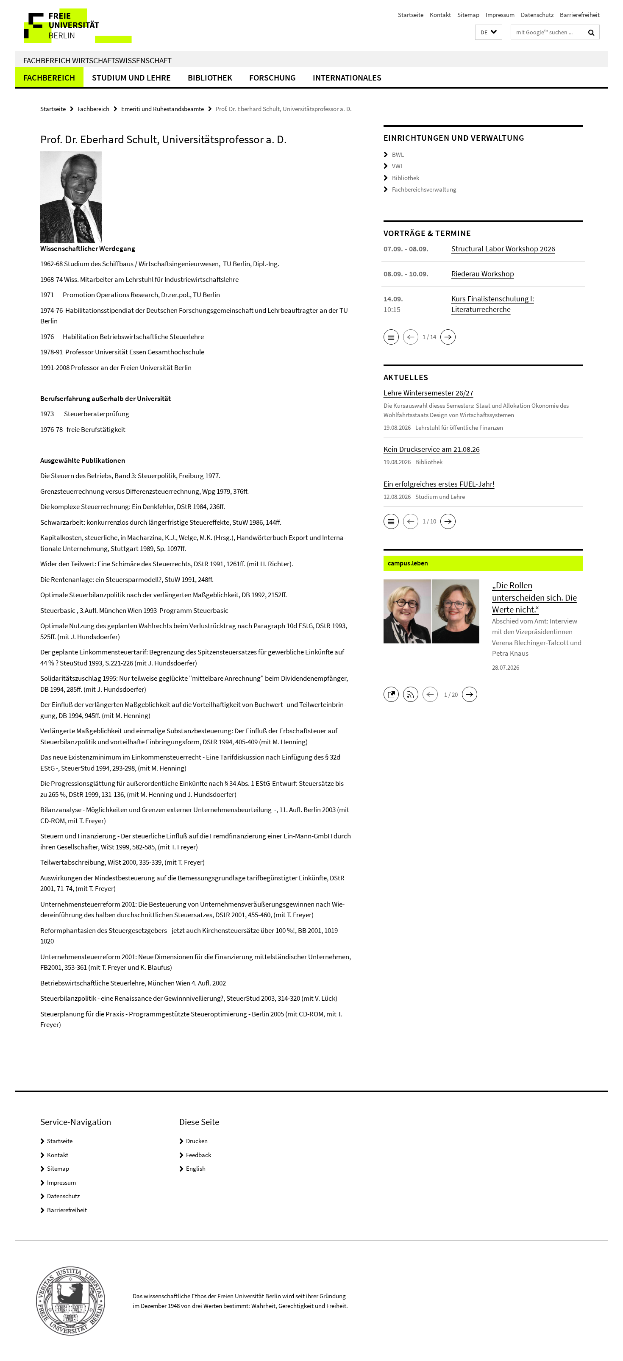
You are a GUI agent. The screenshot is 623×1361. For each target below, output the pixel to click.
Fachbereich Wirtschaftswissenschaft (97, 60)
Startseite (410, 15)
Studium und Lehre (131, 77)
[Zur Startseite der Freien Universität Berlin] (86, 25)
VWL (397, 166)
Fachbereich (49, 77)
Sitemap (468, 15)
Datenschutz (537, 15)
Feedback (198, 1155)
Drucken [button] (197, 1141)
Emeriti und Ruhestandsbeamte (162, 109)
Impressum (500, 15)
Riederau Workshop (482, 273)
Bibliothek (210, 77)
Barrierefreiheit (580, 15)
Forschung (272, 77)
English (196, 1168)
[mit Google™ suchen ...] (591, 32)
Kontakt (440, 15)
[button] (488, 32)
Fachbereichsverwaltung (424, 189)
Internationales (347, 77)
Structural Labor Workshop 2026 (503, 248)
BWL (398, 154)
